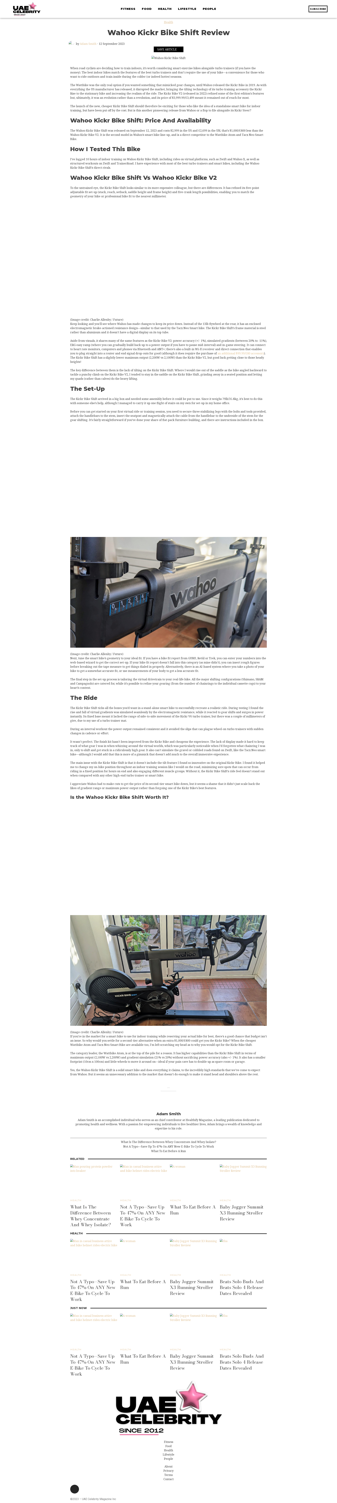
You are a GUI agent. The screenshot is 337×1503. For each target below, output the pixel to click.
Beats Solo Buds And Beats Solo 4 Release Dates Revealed (242, 1287)
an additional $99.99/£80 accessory (240, 353)
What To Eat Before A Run (168, 1151)
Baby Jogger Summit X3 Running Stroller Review (241, 1212)
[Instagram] (74, 1489)
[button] (331, 9)
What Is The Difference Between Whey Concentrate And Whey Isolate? (168, 1142)
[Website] (168, 1134)
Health (168, 22)
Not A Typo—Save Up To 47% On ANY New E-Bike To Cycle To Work (168, 1146)
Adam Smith (88, 44)
